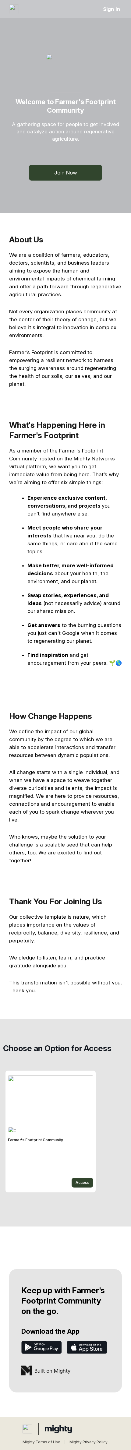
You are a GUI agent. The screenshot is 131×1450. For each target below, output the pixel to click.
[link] (50, 1131)
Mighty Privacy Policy (88, 1442)
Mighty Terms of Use (41, 1442)
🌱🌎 (115, 663)
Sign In (111, 9)
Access (82, 1182)
